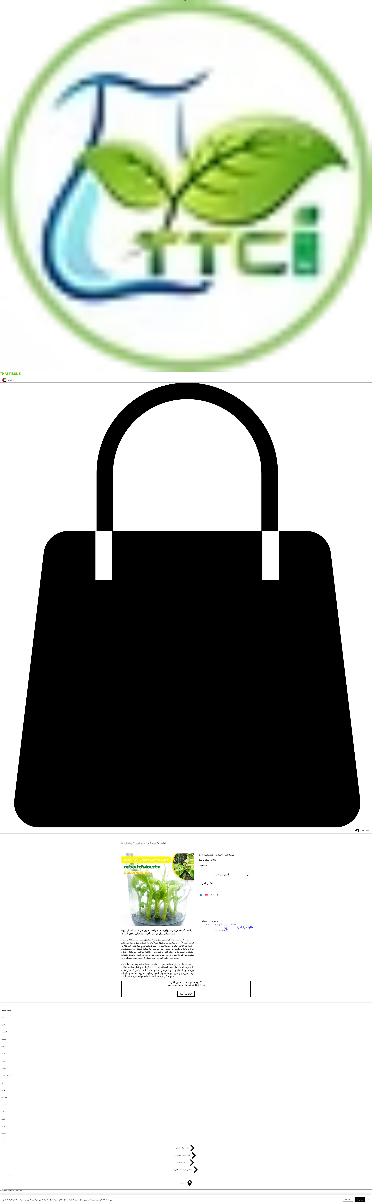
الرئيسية (162, 843)
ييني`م (360, 1199)
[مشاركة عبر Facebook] (201, 895)
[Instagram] (186, 1183)
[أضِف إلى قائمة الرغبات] (247, 874)
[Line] (186, 1192)
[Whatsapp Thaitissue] (186, 1179)
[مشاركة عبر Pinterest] (206, 895)
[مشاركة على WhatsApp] (212, 895)
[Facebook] (186, 1188)
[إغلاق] (368, 1199)
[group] (229, 927)
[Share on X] (217, 895)
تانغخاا (347, 1199)
